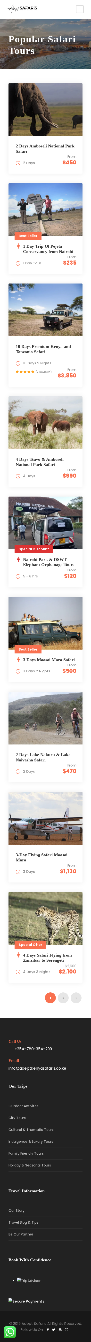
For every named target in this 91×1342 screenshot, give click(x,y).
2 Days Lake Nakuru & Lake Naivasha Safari (43, 757)
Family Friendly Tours (26, 1153)
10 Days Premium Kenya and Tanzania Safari (43, 349)
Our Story (16, 1210)
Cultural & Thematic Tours (31, 1129)
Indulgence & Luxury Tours (30, 1141)
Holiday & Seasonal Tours (29, 1165)
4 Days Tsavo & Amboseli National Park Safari (40, 462)
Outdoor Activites (23, 1106)
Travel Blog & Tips (23, 1222)
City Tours (17, 1117)
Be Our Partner (20, 1234)
